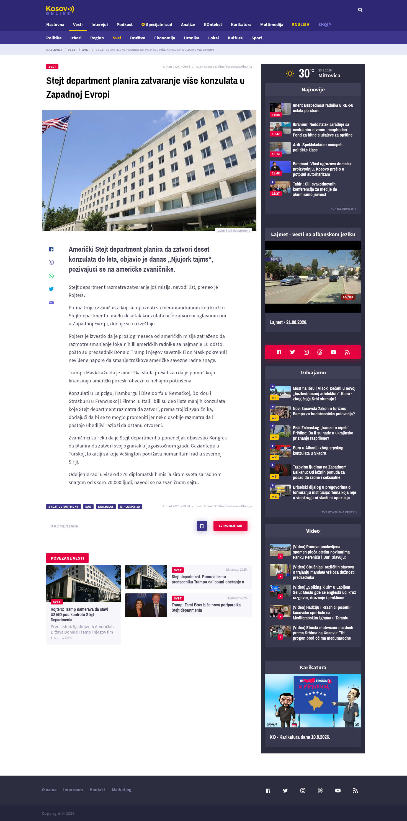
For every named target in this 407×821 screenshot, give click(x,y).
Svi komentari (230, 526)
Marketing (122, 789)
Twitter (292, 352)
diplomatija (130, 507)
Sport (256, 37)
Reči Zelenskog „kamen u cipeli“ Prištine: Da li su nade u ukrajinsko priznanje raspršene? (313, 433)
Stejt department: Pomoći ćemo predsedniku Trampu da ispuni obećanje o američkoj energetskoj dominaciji (188, 577)
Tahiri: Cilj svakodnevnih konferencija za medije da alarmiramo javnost (313, 189)
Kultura (235, 37)
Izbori (75, 37)
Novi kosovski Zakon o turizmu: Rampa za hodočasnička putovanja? (313, 413)
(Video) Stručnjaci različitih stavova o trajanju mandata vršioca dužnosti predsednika (313, 572)
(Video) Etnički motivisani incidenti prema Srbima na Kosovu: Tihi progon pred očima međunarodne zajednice (313, 633)
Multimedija (271, 24)
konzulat (106, 507)
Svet (117, 37)
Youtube (333, 352)
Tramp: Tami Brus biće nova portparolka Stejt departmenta (188, 605)
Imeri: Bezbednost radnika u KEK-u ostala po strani (313, 110)
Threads (319, 352)
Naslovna (55, 24)
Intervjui (99, 24)
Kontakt (97, 789)
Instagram (306, 352)
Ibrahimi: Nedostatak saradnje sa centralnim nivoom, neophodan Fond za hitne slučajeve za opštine (313, 130)
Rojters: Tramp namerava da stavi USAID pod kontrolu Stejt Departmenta (83, 605)
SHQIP (324, 24)
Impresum (73, 789)
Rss (347, 352)
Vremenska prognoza (313, 73)
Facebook (279, 352)
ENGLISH (301, 24)
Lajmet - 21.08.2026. (313, 286)
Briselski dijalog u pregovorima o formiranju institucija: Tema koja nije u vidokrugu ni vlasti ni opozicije (313, 492)
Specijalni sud (159, 24)
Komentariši (202, 526)
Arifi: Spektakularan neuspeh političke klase (313, 149)
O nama (49, 789)
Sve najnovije (342, 209)
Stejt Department (63, 507)
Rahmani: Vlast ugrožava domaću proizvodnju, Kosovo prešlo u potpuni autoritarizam (313, 169)
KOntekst (213, 24)
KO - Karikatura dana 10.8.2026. (313, 710)
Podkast (125, 24)
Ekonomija (164, 37)
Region (97, 37)
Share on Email (51, 302)
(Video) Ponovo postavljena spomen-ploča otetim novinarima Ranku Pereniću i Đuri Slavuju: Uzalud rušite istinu (313, 552)
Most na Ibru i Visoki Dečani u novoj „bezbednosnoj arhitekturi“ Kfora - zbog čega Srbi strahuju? (313, 394)
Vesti (78, 24)
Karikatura (241, 24)
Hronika (191, 37)
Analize (188, 24)
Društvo (137, 37)
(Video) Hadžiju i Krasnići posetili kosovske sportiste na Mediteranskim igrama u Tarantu (313, 613)
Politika (53, 37)
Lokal (213, 37)
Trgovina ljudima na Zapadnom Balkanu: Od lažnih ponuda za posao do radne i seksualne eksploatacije (313, 472)
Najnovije (313, 89)
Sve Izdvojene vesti (337, 512)
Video (313, 530)
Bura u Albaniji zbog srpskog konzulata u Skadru (313, 452)
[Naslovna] (60, 10)
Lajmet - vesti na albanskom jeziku (313, 234)
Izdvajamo (313, 372)
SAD (88, 507)
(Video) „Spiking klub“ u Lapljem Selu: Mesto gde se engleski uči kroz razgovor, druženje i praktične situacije (313, 592)
